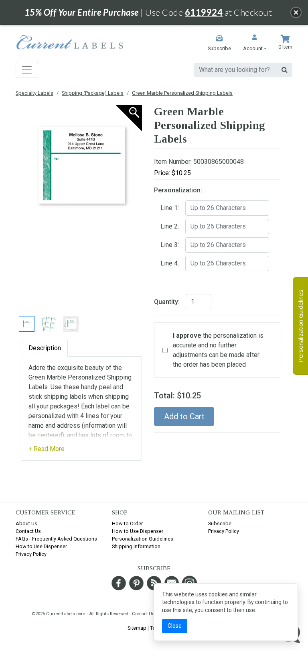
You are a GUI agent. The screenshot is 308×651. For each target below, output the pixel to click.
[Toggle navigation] (27, 70)
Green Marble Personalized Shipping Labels (182, 93)
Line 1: (169, 208)
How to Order (127, 523)
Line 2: (169, 226)
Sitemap (137, 628)
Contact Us (28, 531)
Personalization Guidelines (142, 539)
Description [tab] (44, 348)
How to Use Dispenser (41, 546)
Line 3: (169, 245)
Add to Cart (184, 416)
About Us (26, 523)
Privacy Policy (31, 554)
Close (175, 625)
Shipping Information (136, 546)
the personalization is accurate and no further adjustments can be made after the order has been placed (218, 350)
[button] (254, 43)
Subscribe (219, 523)
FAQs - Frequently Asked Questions (56, 539)
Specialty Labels (34, 93)
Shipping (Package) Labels (93, 93)
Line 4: (169, 263)
